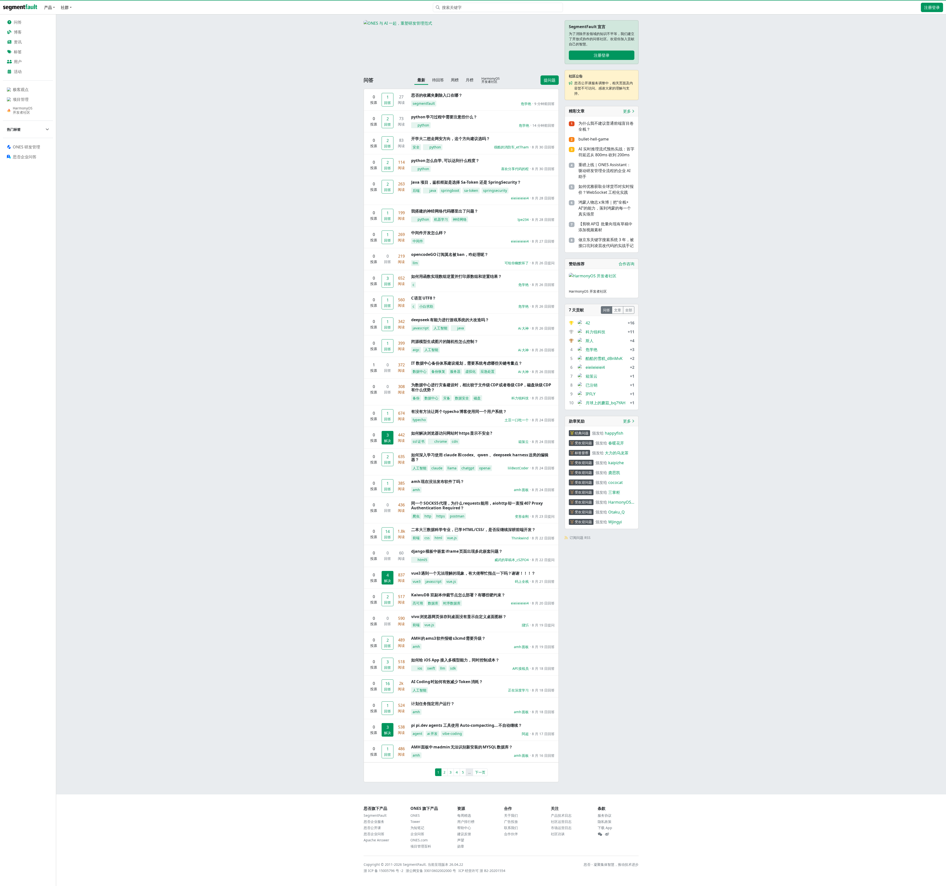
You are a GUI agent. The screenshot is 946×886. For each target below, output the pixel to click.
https (440, 516)
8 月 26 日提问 (543, 263)
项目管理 (21, 99)
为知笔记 (417, 827)
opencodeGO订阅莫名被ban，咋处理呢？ (449, 254)
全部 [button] (628, 310)
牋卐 (525, 625)
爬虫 (416, 516)
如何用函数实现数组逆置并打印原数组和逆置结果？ (456, 276)
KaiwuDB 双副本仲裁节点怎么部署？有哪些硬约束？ (458, 595)
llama (451, 468)
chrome (440, 441)
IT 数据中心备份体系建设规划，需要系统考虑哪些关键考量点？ (466, 363)
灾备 (446, 398)
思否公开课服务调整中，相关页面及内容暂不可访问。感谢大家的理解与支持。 (603, 88)
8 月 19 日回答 (543, 646)
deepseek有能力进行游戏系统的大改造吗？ (450, 319)
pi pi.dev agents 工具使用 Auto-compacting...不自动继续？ (466, 725)
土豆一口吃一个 (517, 420)
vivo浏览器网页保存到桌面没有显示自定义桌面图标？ (459, 616)
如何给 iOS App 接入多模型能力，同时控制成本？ (455, 660)
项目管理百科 (420, 846)
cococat (615, 482)
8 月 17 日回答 (543, 733)
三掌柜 (614, 492)
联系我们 (511, 827)
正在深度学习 (518, 690)
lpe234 (523, 219)
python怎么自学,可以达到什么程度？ (445, 160)
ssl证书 (418, 441)
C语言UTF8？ (423, 298)
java (432, 190)
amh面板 (521, 489)
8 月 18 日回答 (543, 668)
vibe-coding (452, 733)
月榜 (469, 80)
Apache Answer (376, 840)
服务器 (455, 371)
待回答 (438, 80)
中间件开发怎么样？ (429, 232)
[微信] (600, 834)
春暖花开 (616, 443)
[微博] (607, 834)
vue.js (452, 537)
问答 (18, 22)
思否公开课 (372, 827)
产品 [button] (48, 7)
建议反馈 (464, 834)
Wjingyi (615, 522)
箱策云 (523, 441)
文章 (617, 310)
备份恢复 (438, 371)
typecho (419, 419)
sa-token (471, 190)
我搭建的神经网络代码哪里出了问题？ (444, 211)
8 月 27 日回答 (543, 241)
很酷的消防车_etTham (511, 147)
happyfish (614, 433)
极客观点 (21, 89)
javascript (421, 328)
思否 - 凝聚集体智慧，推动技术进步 (611, 864)
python (423, 125)
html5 (422, 559)
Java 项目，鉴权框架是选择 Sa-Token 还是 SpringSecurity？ (466, 182)
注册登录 (932, 7)
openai (484, 468)
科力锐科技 (520, 398)
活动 (18, 71)
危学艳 (526, 103)
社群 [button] (65, 7)
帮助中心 (464, 827)
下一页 (480, 772)
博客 (18, 32)
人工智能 (440, 328)
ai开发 (432, 733)
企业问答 (417, 834)
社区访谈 (558, 834)
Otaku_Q (616, 512)
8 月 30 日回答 (543, 147)
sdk (453, 668)
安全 (416, 147)
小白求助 (426, 306)
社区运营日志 (561, 821)
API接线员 (520, 668)
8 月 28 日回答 (543, 198)
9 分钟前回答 (544, 103)
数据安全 (462, 398)
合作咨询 (626, 263)
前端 (416, 537)
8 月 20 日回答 (543, 603)
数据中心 (419, 371)
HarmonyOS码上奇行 (619, 502)
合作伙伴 (511, 834)
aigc (416, 349)
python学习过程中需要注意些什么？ (444, 117)
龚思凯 (614, 472)
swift (431, 668)
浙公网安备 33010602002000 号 (431, 870)
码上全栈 (522, 581)
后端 (416, 190)
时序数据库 (451, 603)
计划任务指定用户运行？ (433, 703)
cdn (455, 441)
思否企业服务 (374, 821)
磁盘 (477, 398)
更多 (627, 111)
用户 (18, 61)
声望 (460, 840)
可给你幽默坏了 (517, 263)
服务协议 (604, 815)
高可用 (418, 603)
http (427, 516)
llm (415, 263)
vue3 (417, 581)
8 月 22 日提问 (543, 559)
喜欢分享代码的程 (515, 168)
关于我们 (511, 815)
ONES (415, 815)
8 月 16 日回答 (543, 755)
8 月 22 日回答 (543, 538)
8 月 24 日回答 (543, 420)
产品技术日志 (561, 815)
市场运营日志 (561, 827)
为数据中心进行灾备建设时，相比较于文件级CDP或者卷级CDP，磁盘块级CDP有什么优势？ (481, 387)
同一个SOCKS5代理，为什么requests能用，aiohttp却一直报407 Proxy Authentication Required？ (477, 505)
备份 (416, 398)
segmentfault (424, 103)
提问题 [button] (550, 80)
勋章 (460, 846)
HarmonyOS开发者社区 (23, 110)
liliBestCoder (518, 468)
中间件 (418, 241)
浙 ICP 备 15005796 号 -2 (384, 870)
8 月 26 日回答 (543, 284)
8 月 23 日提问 (543, 516)
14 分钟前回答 (543, 125)
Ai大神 (523, 328)
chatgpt (467, 468)
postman (457, 516)
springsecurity (495, 190)
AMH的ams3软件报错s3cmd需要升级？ (448, 638)
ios (420, 668)
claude (436, 468)
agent (417, 733)
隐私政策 (604, 821)
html (438, 537)
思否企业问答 (374, 834)
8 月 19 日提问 (543, 625)
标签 (18, 51)
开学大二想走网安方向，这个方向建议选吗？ (450, 138)
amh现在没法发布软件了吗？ (437, 481)
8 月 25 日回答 (543, 398)
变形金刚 (522, 516)
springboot (450, 190)
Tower (415, 821)
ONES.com (419, 840)
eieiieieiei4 (520, 198)
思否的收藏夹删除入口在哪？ (436, 95)
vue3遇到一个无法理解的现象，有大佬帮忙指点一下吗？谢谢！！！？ (473, 573)
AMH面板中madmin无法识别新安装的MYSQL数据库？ (462, 747)
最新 (421, 80)
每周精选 (464, 815)
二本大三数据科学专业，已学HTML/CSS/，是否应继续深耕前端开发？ (473, 529)
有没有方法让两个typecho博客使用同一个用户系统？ (459, 411)
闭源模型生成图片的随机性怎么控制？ (444, 341)
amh (416, 489)
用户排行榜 (465, 821)
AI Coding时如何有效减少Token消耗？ (447, 681)
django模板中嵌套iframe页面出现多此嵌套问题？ (457, 551)
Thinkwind (520, 538)
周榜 (455, 80)
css (427, 537)
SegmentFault (375, 815)
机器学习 (441, 219)
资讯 (18, 42)
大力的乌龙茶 (616, 453)
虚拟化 (470, 371)
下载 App (605, 827)
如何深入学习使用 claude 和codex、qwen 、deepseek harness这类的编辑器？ (479, 457)
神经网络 (460, 219)
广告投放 (511, 821)
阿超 (525, 733)
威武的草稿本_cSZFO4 (511, 559)
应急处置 (487, 371)
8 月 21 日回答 (543, 581)
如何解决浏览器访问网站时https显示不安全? (451, 433)
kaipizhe (616, 462)
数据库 (433, 603)
